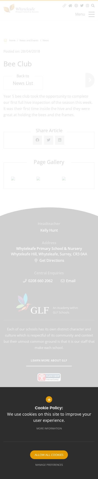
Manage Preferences (49, 464)
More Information (49, 428)
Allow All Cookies (49, 455)
